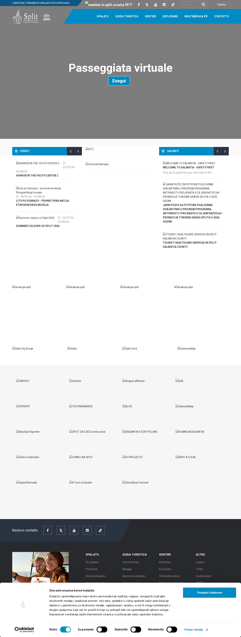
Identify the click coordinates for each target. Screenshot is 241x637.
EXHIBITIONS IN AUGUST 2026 (35, 200)
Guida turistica (126, 16)
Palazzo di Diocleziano (195, 294)
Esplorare (170, 16)
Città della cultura (169, 576)
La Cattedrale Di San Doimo (89, 294)
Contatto (221, 16)
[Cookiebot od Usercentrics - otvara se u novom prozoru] (24, 629)
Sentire (150, 16)
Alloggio (127, 569)
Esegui (119, 81)
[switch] (102, 629)
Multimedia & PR (196, 16)
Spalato (103, 16)
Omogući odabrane (209, 592)
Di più (19, 320)
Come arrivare (130, 562)
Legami (200, 562)
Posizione (91, 569)
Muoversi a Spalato (133, 576)
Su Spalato (92, 562)
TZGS (199, 569)
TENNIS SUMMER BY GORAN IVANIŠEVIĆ (41, 221)
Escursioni (165, 569)
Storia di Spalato (95, 576)
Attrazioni (165, 562)
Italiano (221, 4)
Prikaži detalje (193, 629)
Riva (19, 294)
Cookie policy (203, 576)
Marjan (129, 294)
